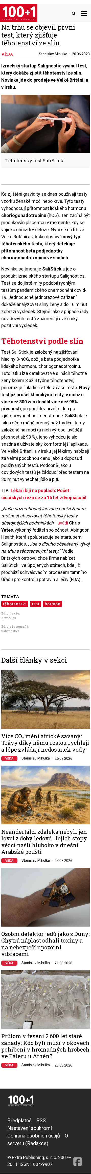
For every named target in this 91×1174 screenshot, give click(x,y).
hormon (52, 603)
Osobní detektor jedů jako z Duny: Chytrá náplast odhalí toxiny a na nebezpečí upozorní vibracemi (45, 944)
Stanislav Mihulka (53, 54)
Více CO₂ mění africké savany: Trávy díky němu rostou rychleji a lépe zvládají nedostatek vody (45, 743)
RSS (41, 1120)
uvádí (62, 523)
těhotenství (15, 603)
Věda (9, 758)
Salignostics (10, 631)
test (35, 603)
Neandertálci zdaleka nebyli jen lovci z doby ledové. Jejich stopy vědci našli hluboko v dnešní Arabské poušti (44, 841)
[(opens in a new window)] (78, 1142)
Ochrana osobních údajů (33, 1136)
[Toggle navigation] (84, 13)
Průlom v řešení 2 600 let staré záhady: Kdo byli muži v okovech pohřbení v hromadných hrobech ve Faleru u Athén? (45, 1046)
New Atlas (8, 618)
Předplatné (19, 1120)
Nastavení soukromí (29, 1128)
